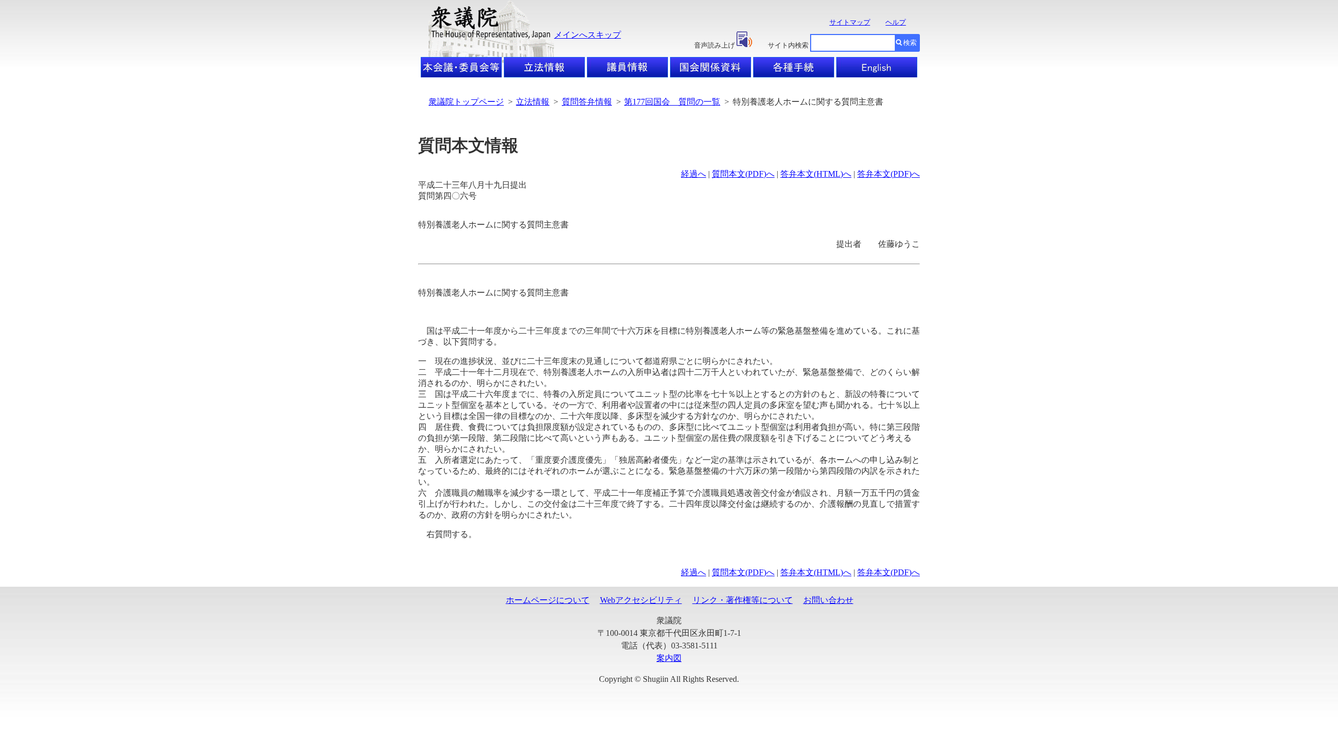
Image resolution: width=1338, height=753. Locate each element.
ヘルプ (895, 22)
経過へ (693, 173)
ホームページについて (548, 600)
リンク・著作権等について (743, 600)
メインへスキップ (587, 34)
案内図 (669, 658)
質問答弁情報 (587, 101)
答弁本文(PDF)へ (888, 173)
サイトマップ (849, 22)
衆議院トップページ (466, 101)
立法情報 (532, 101)
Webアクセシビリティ (641, 600)
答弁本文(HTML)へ (815, 173)
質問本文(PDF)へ (743, 173)
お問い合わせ (828, 600)
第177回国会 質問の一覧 (672, 101)
